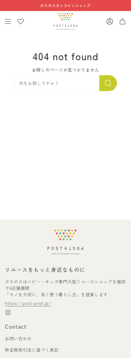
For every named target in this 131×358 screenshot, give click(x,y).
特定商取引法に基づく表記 (31, 350)
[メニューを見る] (8, 21)
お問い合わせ (18, 338)
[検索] (108, 83)
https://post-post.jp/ (28, 303)
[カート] (122, 21)
